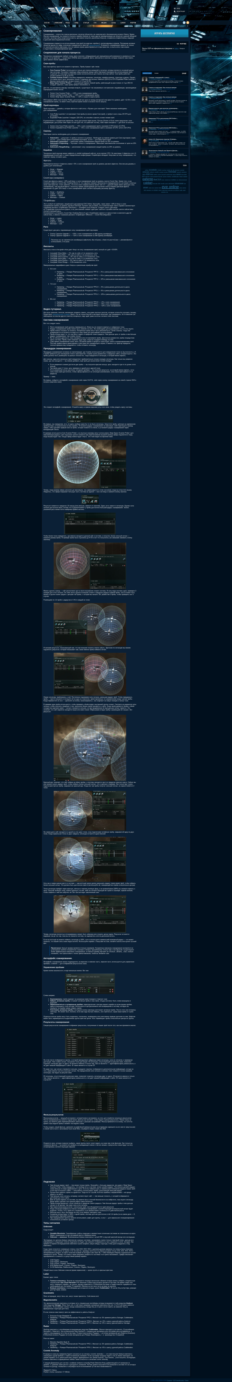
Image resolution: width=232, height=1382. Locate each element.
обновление (179, 183)
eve (148, 174)
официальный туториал (61, 314)
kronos (162, 179)
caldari (147, 183)
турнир (159, 170)
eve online (170, 187)
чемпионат (148, 190)
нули (177, 179)
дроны (180, 187)
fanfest (160, 187)
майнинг (147, 170)
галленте (165, 176)
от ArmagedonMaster (155, 79)
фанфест (169, 176)
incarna (159, 174)
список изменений (154, 176)
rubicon (152, 172)
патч (144, 174)
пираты (160, 190)
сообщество (175, 176)
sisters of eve (165, 190)
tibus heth (160, 176)
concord (163, 174)
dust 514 (157, 179)
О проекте (169, 1380)
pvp (152, 190)
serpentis (166, 172)
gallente (147, 179)
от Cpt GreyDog (154, 140)
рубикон (181, 176)
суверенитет (184, 172)
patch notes (155, 183)
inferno (177, 190)
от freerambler (153, 110)
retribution (185, 176)
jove (171, 170)
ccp (143, 176)
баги (185, 183)
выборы (184, 187)
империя (156, 187)
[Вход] (177, 8)
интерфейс (153, 170)
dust (151, 174)
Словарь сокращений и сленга (159, 77)
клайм (181, 190)
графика (173, 179)
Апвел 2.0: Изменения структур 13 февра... (163, 139)
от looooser (152, 152)
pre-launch (161, 172)
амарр (166, 183)
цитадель (164, 170)
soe (174, 190)
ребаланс (146, 172)
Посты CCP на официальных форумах (157, 48)
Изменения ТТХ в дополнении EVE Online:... (163, 118)
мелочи (174, 174)
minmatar (172, 172)
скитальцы (171, 183)
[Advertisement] (164, 62)
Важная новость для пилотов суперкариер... (163, 108)
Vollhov (176, 48)
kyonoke (168, 170)
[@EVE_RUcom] (184, 22)
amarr (145, 187)
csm (145, 190)
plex (167, 192)
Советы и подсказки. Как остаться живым (162, 87)
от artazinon (152, 120)
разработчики (169, 174)
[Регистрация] (179, 11)
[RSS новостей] (187, 22)
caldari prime (151, 187)
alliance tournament (183, 179)
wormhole (182, 170)
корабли (155, 174)
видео (178, 174)
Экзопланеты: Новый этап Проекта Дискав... (163, 150)
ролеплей (179, 172)
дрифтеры (147, 176)
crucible (157, 172)
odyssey (155, 190)
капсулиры (170, 190)
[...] (180, 82)
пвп (173, 170)
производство (168, 179)
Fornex (186, 1380)
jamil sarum (177, 170)
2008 (159, 183)
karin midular (184, 174)
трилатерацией (94, 45)
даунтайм (162, 183)
